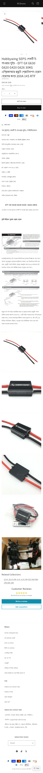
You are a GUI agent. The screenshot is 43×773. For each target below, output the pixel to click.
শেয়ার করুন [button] (7, 125)
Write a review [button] (21, 601)
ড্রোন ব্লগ (7, 702)
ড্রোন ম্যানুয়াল (8, 697)
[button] (4, 3)
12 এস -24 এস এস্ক (10, 579)
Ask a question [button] (21, 607)
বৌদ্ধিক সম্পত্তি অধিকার (11, 668)
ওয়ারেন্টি (6, 663)
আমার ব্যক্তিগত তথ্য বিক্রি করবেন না (14, 673)
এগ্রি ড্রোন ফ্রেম (9, 583)
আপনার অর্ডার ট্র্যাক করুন (11, 633)
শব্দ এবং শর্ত (7, 658)
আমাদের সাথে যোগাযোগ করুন (12, 687)
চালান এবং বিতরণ (9, 643)
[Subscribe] (32, 743)
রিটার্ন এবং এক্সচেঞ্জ (9, 648)
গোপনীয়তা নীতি (8, 653)
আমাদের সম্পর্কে (8, 692)
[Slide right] (26, 54)
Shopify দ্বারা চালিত (26, 769)
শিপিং (11, 85)
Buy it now (21, 108)
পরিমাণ (3, 89)
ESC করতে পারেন (33, 579)
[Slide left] (16, 54)
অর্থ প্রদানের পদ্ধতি (9, 638)
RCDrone (18, 769)
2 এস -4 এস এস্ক (22, 579)
